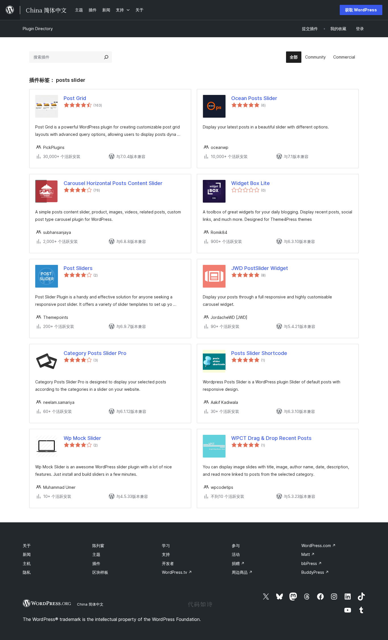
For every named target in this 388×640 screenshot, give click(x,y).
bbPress (311, 563)
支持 (166, 554)
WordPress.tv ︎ (177, 572)
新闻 (27, 554)
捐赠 (238, 563)
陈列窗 (98, 545)
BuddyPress (315, 572)
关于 (27, 545)
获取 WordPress (361, 9)
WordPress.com (318, 545)
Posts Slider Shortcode (259, 353)
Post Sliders (78, 268)
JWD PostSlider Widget (259, 268)
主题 (96, 554)
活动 (236, 554)
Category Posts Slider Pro (95, 353)
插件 (96, 563)
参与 (236, 545)
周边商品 (242, 572)
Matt (308, 554)
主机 (27, 563)
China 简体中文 (90, 604)
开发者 (168, 563)
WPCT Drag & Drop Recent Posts (271, 438)
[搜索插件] (106, 57)
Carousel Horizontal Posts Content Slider (113, 183)
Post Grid (75, 98)
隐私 (27, 572)
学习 (166, 545)
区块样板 (100, 572)
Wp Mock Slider (82, 438)
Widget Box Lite (250, 183)
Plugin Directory (38, 28)
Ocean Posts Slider (254, 98)
